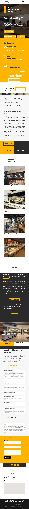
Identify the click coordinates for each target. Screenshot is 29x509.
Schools (10, 187)
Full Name (6, 440)
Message (6, 449)
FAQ (11, 502)
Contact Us (16, 502)
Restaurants (6, 187)
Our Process (11, 500)
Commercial (6, 235)
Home (6, 500)
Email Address (7, 444)
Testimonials (20, 501)
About (10, 501)
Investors (15, 501)
